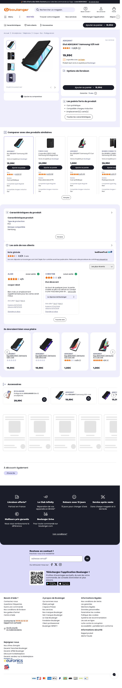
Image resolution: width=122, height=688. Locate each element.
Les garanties (86, 604)
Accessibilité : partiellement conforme (97, 626)
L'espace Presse (49, 607)
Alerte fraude (86, 636)
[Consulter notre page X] (56, 565)
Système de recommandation (94, 618)
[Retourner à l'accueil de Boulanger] (16, 9)
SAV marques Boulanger (52, 615)
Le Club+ (81, 60)
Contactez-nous (11, 601)
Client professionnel (51, 623)
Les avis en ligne (87, 620)
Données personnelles (90, 609)
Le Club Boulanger (50, 618)
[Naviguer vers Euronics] (21, 660)
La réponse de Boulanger (56, 297)
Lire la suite (72, 292)
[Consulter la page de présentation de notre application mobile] (51, 583)
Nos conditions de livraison (15, 609)
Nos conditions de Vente (91, 601)
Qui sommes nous (50, 601)
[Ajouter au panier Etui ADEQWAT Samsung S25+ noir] (88, 398)
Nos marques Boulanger (52, 612)
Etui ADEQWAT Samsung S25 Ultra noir (46, 356)
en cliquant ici (102, 259)
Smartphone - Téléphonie (21, 33)
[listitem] (11, 55)
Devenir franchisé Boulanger (15, 648)
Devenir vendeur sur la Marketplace (18, 656)
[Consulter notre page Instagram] (60, 565)
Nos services (48, 609)
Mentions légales (88, 607)
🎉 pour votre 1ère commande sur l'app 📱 (60, 2)
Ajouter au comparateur (33, 96)
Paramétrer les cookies (90, 612)
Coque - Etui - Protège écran (43, 33)
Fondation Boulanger (51, 620)
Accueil (6, 33)
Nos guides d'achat (12, 612)
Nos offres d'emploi (12, 645)
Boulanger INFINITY (50, 626)
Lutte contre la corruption (92, 623)
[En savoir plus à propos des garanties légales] (95, 93)
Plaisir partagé (48, 604)
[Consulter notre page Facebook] (51, 565)
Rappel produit (87, 633)
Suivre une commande (13, 607)
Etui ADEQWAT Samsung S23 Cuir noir (74, 356)
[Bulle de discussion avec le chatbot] (114, 675)
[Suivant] (55, 87)
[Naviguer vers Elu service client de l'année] (21, 667)
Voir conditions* (60, 534)
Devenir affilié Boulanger (14, 651)
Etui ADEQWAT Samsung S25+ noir (17, 356)
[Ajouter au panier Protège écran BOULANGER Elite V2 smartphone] (44, 399)
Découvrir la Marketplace (14, 654)
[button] (118, 17)
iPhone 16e (11, 473)
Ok (87, 558)
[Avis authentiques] (102, 252)
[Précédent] (51, 87)
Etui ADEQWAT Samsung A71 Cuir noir (103, 356)
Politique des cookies (89, 615)
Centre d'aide (9, 615)
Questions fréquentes (13, 604)
